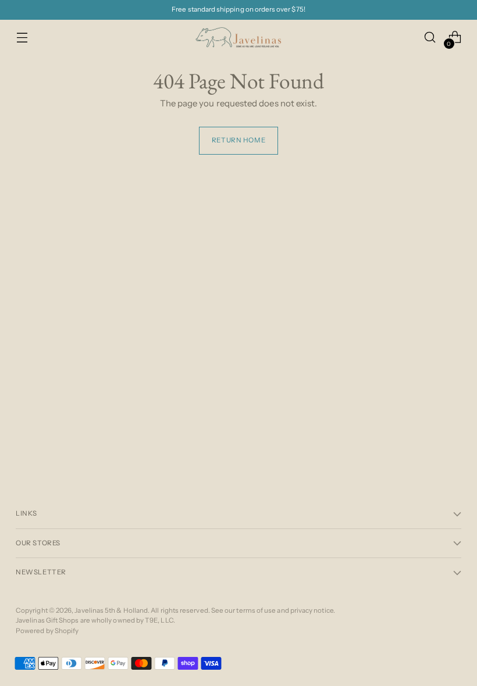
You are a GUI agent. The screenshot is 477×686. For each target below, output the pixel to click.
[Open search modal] (430, 37)
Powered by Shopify (47, 631)
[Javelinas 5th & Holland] (238, 37)
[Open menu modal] (22, 37)
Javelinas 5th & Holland (111, 610)
